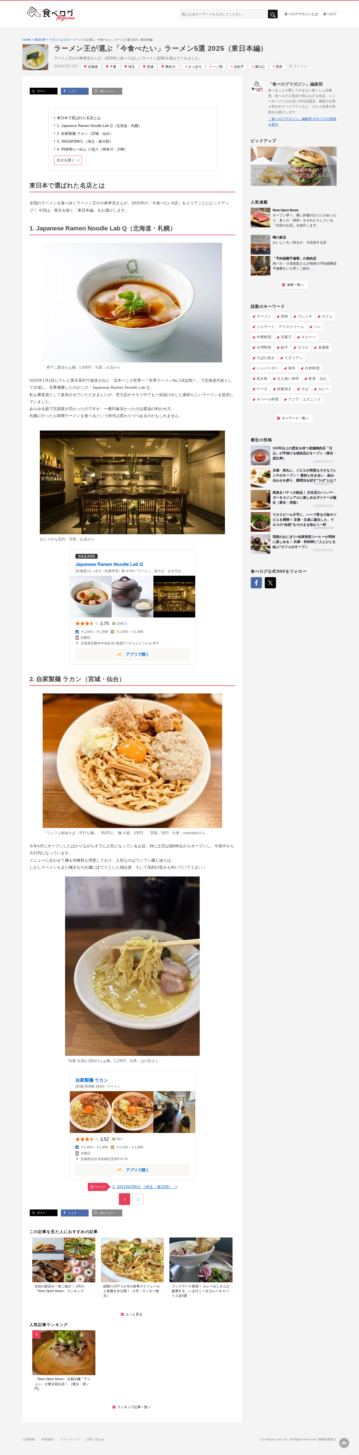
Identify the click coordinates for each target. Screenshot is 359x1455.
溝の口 (260, 67)
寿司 (291, 368)
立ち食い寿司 (288, 378)
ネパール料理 (268, 399)
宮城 (150, 67)
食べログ (330, 14)
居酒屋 (323, 347)
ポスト (40, 90)
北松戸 (239, 67)
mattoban (190, 833)
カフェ (327, 316)
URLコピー (106, 91)
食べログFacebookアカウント (256, 582)
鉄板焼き (284, 389)
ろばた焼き (266, 358)
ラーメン (300, 66)
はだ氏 (146, 1061)
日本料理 (312, 368)
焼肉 (284, 316)
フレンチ (305, 316)
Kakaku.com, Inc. (277, 1439)
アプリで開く (112, 654)
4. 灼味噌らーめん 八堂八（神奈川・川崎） (92, 149)
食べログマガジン (51, 14)
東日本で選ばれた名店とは (79, 118)
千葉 (113, 67)
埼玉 (131, 67)
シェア (72, 91)
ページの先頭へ (344, 1443)
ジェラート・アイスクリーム (280, 327)
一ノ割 (218, 67)
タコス (303, 347)
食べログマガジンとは (301, 14)
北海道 (93, 67)
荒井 (279, 67)
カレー (323, 389)
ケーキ (262, 389)
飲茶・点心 (318, 378)
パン (317, 327)
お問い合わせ (95, 1439)
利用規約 (48, 1439)
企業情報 (28, 1439)
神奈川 (170, 67)
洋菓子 (286, 337)
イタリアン (293, 358)
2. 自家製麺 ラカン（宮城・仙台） (85, 133)
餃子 (284, 347)
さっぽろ (195, 67)
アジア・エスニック (304, 399)
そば (305, 389)
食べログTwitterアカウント (270, 582)
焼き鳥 (262, 378)
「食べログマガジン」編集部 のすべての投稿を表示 (302, 121)
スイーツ (308, 337)
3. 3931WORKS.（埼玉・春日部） (85, 141)
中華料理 (264, 337)
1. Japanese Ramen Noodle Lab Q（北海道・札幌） (100, 126)
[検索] (273, 14)
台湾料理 (264, 347)
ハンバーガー (268, 368)
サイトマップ (70, 1439)
